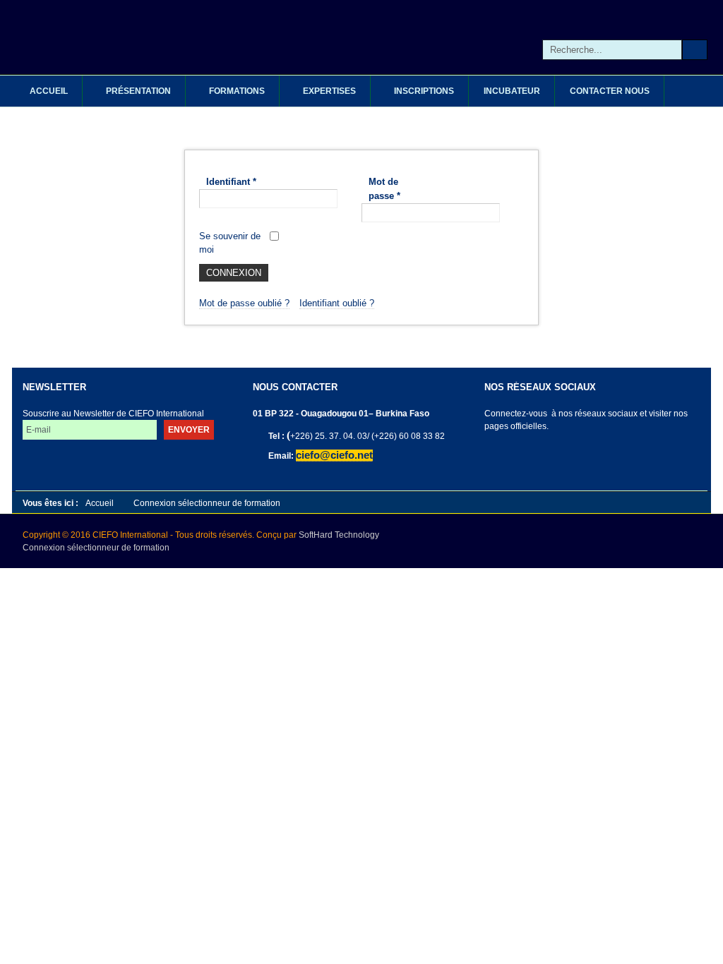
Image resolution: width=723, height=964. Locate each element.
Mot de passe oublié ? (244, 303)
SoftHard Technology (339, 535)
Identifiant (231, 181)
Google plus (556, 454)
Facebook (526, 454)
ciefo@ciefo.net (334, 455)
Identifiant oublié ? (336, 303)
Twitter (496, 454)
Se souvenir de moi (230, 243)
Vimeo (617, 454)
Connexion (233, 272)
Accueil (99, 503)
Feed (587, 454)
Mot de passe (384, 188)
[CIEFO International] (287, 37)
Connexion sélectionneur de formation (96, 548)
